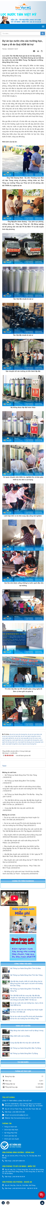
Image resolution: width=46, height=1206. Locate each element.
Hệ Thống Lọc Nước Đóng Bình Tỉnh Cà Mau (20, 781)
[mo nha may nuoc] (23, 947)
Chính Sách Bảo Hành (11, 1130)
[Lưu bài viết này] (42, 51)
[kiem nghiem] (23, 919)
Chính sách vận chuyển (11, 1139)
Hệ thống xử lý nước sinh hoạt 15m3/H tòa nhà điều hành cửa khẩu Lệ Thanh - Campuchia (21, 872)
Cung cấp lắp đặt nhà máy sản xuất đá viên (19, 808)
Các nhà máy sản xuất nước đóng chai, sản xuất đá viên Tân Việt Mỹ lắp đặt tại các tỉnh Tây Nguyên (22, 830)
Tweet (4, 766)
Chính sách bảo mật (10, 1136)
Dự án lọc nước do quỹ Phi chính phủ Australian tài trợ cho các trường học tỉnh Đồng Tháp (22, 824)
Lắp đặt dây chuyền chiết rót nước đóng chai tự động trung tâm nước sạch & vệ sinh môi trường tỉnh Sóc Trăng (22, 787)
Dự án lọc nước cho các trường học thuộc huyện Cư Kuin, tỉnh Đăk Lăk (26, 1011)
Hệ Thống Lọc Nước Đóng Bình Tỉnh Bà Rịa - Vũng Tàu (23, 794)
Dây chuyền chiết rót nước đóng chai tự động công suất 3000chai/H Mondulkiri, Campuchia (22, 836)
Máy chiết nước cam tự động (20, 1036)
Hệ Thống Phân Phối (10, 1133)
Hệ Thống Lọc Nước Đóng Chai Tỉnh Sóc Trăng (21, 775)
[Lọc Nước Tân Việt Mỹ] (23, 6)
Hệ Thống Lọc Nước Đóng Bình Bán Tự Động (25, 1048)
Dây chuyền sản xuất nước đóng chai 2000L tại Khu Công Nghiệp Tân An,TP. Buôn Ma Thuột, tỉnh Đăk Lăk (21, 847)
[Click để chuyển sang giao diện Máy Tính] (8, 1202)
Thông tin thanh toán (10, 1127)
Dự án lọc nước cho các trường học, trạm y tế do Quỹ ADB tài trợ (26, 1004)
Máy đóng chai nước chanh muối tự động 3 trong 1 (26, 1031)
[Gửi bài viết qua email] (34, 51)
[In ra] (38, 51)
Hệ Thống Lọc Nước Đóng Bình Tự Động (24, 1053)
